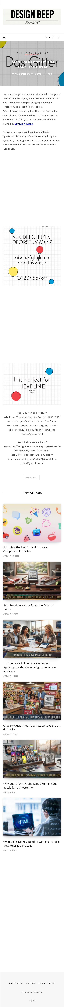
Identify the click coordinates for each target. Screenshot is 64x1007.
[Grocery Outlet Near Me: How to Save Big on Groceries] (32, 701)
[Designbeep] (32, 17)
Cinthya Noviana (24, 123)
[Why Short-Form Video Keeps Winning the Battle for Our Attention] (32, 759)
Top (33, 1001)
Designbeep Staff (24, 74)
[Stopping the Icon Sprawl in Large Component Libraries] (32, 523)
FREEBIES (35, 54)
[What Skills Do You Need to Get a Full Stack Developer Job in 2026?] (32, 817)
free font (31, 477)
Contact (30, 983)
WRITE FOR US (16, 983)
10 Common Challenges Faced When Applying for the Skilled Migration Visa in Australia (29, 667)
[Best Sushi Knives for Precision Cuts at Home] (32, 581)
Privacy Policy (47, 983)
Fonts (27, 54)
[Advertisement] (32, 188)
